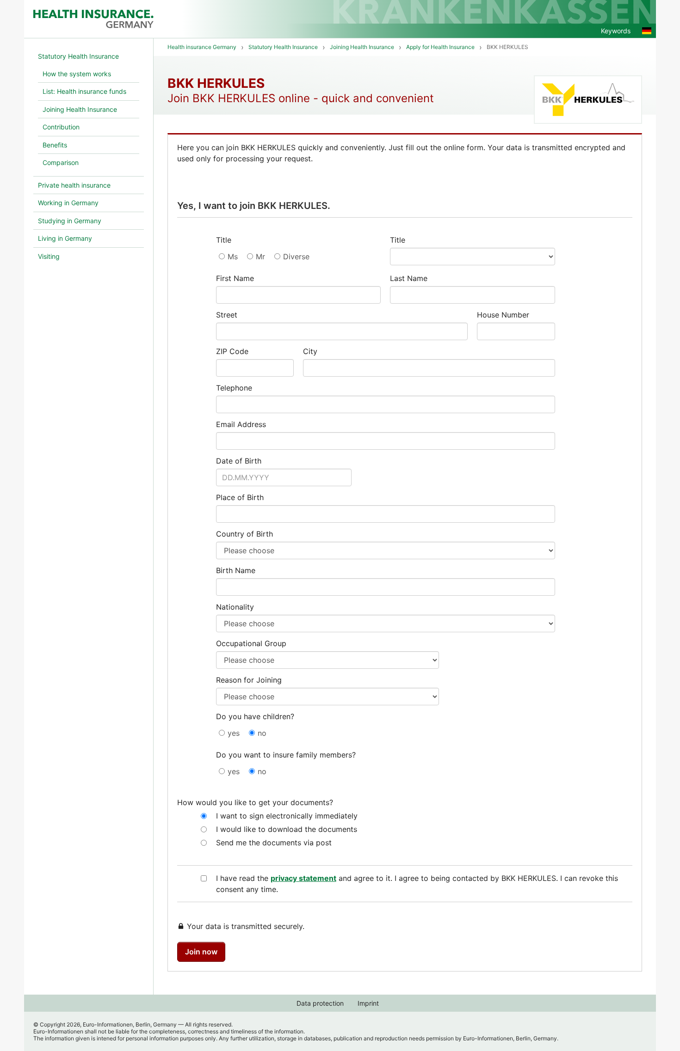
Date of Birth (238, 460)
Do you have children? (255, 716)
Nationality (235, 606)
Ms (233, 256)
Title (223, 239)
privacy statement (303, 878)
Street (226, 314)
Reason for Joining (249, 679)
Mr (260, 256)
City (310, 351)
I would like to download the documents (286, 829)
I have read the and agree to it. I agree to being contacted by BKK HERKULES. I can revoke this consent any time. (417, 884)
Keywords (616, 31)
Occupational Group (251, 643)
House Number (503, 314)
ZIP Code (232, 351)
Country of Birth (244, 533)
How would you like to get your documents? (255, 802)
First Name (235, 278)
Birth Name (235, 570)
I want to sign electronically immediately (287, 815)
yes (234, 733)
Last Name (408, 278)
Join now (201, 951)
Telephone (234, 387)
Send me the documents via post (274, 842)
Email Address (241, 424)
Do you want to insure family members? (286, 754)
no (262, 733)
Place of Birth (240, 497)
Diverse (296, 256)
